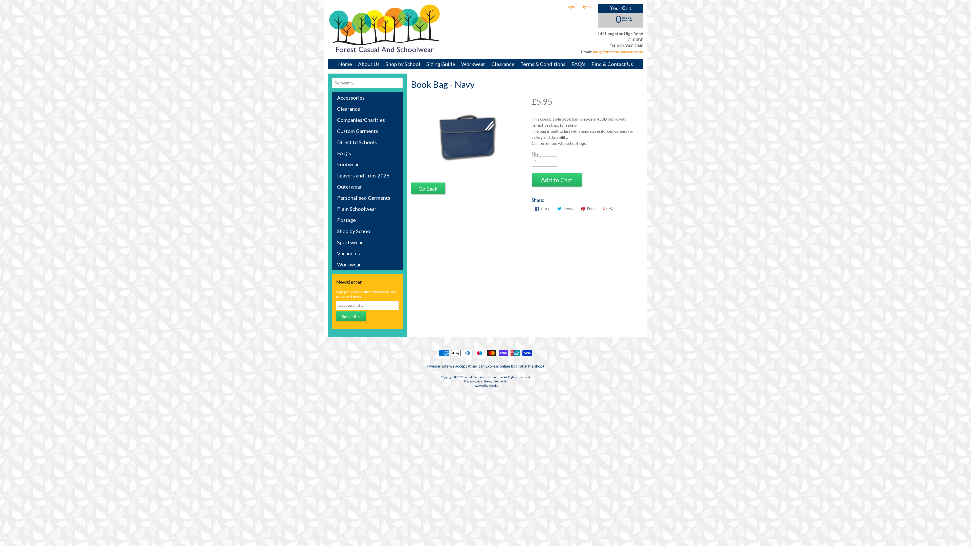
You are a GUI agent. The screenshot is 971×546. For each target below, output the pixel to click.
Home (345, 64)
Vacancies (348, 253)
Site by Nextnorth (495, 381)
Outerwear (349, 187)
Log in (571, 7)
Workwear (473, 64)
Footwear (348, 164)
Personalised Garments (363, 198)
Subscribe (351, 316)
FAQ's (578, 64)
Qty (535, 153)
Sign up (586, 7)
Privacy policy (473, 381)
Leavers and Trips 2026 (363, 175)
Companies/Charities (361, 120)
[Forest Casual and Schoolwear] (385, 29)
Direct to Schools (357, 142)
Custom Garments (357, 131)
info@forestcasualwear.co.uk (617, 51)
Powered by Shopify (485, 385)
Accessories (351, 98)
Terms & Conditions (542, 64)
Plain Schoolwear (357, 209)
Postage (346, 220)
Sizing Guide (440, 64)
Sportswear (350, 242)
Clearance (502, 64)
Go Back (427, 189)
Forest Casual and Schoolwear (483, 377)
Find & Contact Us (612, 64)
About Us (369, 64)
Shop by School (403, 64)
